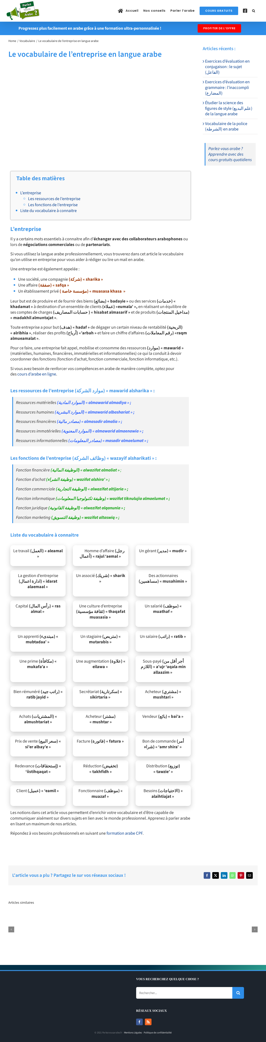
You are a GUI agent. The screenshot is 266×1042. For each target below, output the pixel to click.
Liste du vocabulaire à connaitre (48, 211)
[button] (253, 11)
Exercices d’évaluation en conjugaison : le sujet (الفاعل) (227, 66)
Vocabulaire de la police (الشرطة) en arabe (226, 126)
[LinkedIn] (224, 875)
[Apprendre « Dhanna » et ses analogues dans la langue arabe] (81, 916)
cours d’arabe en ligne (36, 374)
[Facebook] (207, 875)
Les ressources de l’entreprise (54, 199)
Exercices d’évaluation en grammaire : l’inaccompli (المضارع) (227, 87)
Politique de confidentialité (158, 1032)
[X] (215, 875)
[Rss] (148, 1022)
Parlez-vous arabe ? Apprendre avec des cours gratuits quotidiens (230, 154)
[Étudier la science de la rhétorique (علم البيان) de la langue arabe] (133, 916)
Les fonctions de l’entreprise (53, 205)
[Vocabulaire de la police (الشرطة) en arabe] (29, 916)
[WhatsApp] (232, 875)
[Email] (249, 875)
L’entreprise (30, 193)
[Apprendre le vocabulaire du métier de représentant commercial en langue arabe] (236, 916)
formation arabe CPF (125, 833)
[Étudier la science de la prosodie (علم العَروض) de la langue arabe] (184, 916)
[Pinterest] (241, 875)
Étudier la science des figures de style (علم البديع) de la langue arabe (228, 108)
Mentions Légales (133, 1032)
